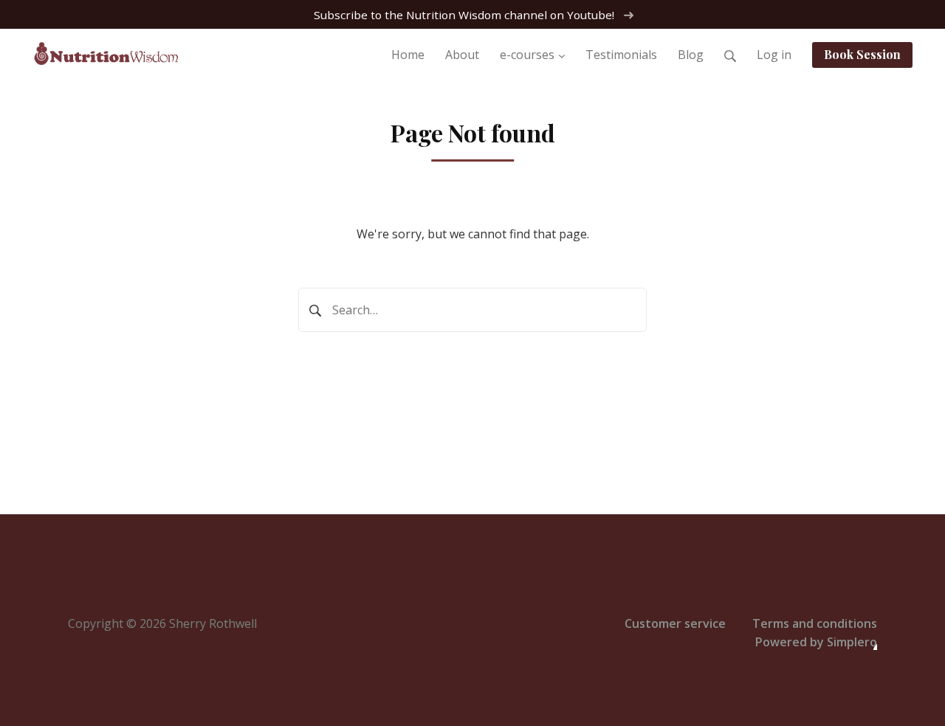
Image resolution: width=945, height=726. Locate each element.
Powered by (816, 642)
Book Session (862, 54)
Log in (774, 54)
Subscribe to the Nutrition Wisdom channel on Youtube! (465, 14)
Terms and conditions (814, 623)
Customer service (675, 623)
